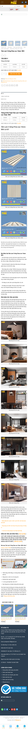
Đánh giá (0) (3, 99)
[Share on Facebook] (5, 85)
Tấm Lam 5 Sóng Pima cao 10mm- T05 (6, 620)
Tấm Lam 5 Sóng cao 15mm (16, 48)
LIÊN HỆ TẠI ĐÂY (18, 541)
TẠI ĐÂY (19, 70)
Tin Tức (17, 718)
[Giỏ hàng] (26, 2)
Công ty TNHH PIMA (6, 547)
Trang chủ (3, 47)
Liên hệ (21, 718)
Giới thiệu (11, 717)
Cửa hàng (9, 47)
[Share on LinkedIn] (17, 85)
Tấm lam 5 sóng (10, 80)
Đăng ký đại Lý (6, 682)
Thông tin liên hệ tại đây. (9, 596)
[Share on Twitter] (7, 85)
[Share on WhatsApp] (2, 85)
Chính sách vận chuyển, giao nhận (10, 674)
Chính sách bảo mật (7, 677)
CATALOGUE (22, 717)
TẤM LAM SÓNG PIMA (17, 47)
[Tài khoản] (22, 2)
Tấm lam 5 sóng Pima (18, 80)
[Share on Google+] (14, 85)
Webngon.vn (18, 720)
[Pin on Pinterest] (12, 85)
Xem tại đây (22, 534)
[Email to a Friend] (9, 85)
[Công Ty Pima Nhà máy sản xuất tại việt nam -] (14, 2)
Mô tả (2, 93)
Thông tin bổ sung (5, 96)
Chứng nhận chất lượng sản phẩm (10, 670)
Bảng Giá (12, 718)
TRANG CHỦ (5, 717)
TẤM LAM (5, 80)
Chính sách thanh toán (7, 672)
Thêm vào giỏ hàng (15, 73)
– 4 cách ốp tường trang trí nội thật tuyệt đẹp (11, 530)
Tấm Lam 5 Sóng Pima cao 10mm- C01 (20, 620)
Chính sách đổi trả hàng (8, 679)
